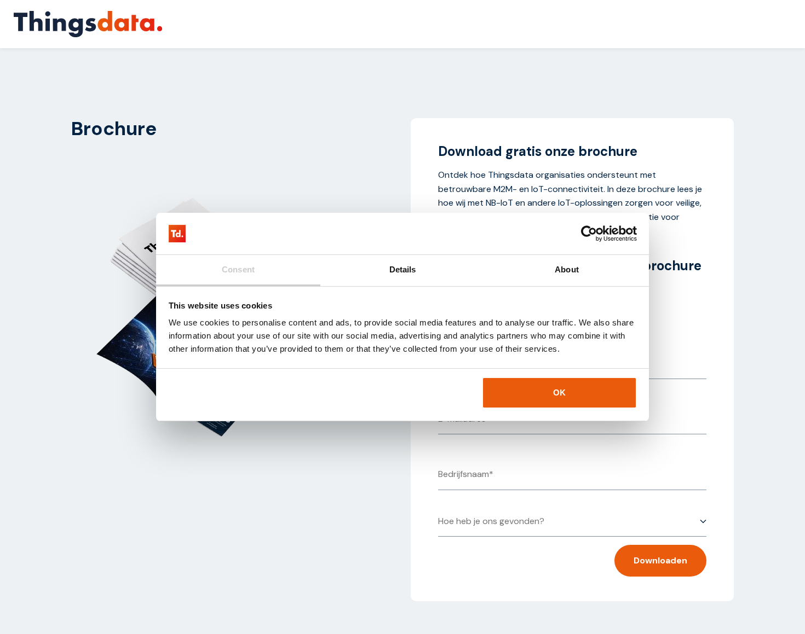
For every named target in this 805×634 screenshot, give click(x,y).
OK (559, 392)
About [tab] (567, 269)
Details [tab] (402, 269)
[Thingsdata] (88, 24)
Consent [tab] (238, 269)
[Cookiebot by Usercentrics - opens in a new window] (589, 233)
